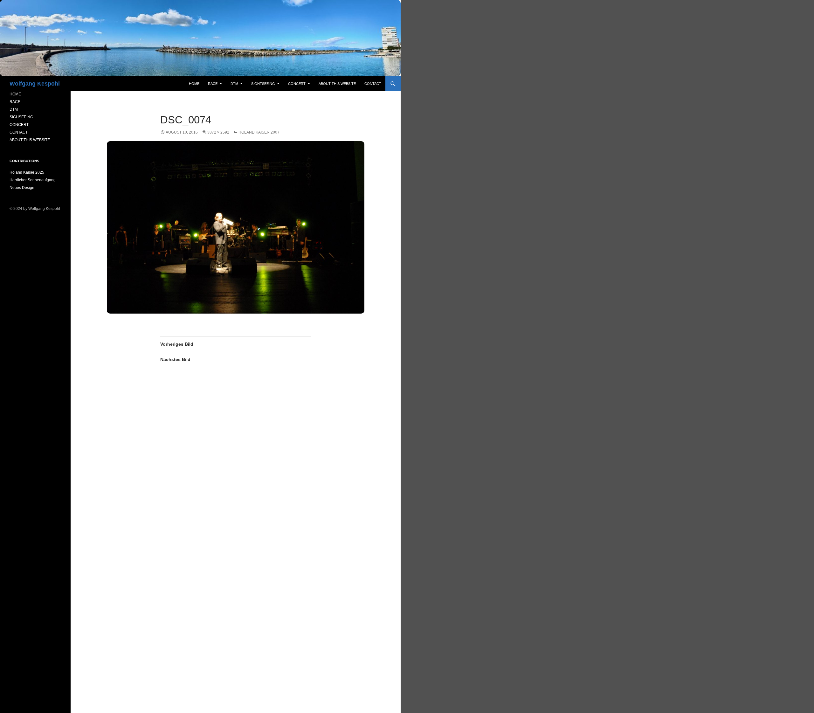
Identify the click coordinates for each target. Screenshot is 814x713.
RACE (212, 84)
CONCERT (19, 124)
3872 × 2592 (218, 132)
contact (372, 84)
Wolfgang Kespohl (35, 83)
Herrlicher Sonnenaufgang (33, 180)
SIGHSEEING (21, 117)
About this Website (337, 84)
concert (297, 84)
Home (194, 84)
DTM (234, 84)
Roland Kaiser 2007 (258, 132)
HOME (15, 94)
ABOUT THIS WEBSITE (30, 140)
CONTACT (19, 132)
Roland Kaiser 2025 (27, 172)
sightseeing (263, 84)
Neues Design (22, 187)
